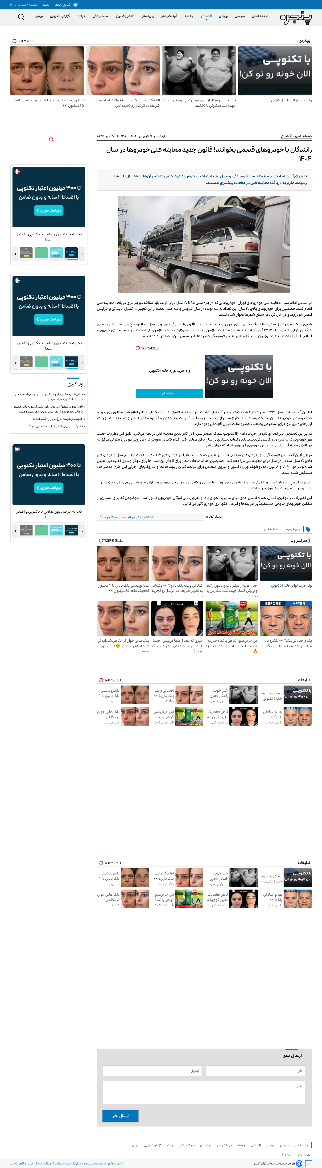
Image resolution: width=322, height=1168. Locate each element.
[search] (21, 17)
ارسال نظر (120, 1116)
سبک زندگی (101, 16)
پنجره (87, 1163)
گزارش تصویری (60, 16)
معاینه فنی (270, 529)
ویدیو (40, 16)
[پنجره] (296, 17)
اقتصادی (207, 16)
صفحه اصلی (260, 16)
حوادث (82, 16)
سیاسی (240, 16)
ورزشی (224, 16)
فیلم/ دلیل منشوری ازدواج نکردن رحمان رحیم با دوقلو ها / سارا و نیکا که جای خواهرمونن (49, 396)
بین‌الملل (148, 16)
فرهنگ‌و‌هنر (170, 16)
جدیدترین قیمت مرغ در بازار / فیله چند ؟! (58, 419)
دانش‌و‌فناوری (126, 16)
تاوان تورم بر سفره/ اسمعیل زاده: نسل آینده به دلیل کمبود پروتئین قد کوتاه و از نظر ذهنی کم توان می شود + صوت (48, 409)
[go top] (308, 1163)
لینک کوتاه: (213, 517)
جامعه (190, 16)
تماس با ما (305, 1155)
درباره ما (287, 1155)
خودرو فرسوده (293, 529)
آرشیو (44, 5)
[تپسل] (137, 348)
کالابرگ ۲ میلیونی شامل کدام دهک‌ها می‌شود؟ (56, 426)
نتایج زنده (62, 4)
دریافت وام (169, 393)
